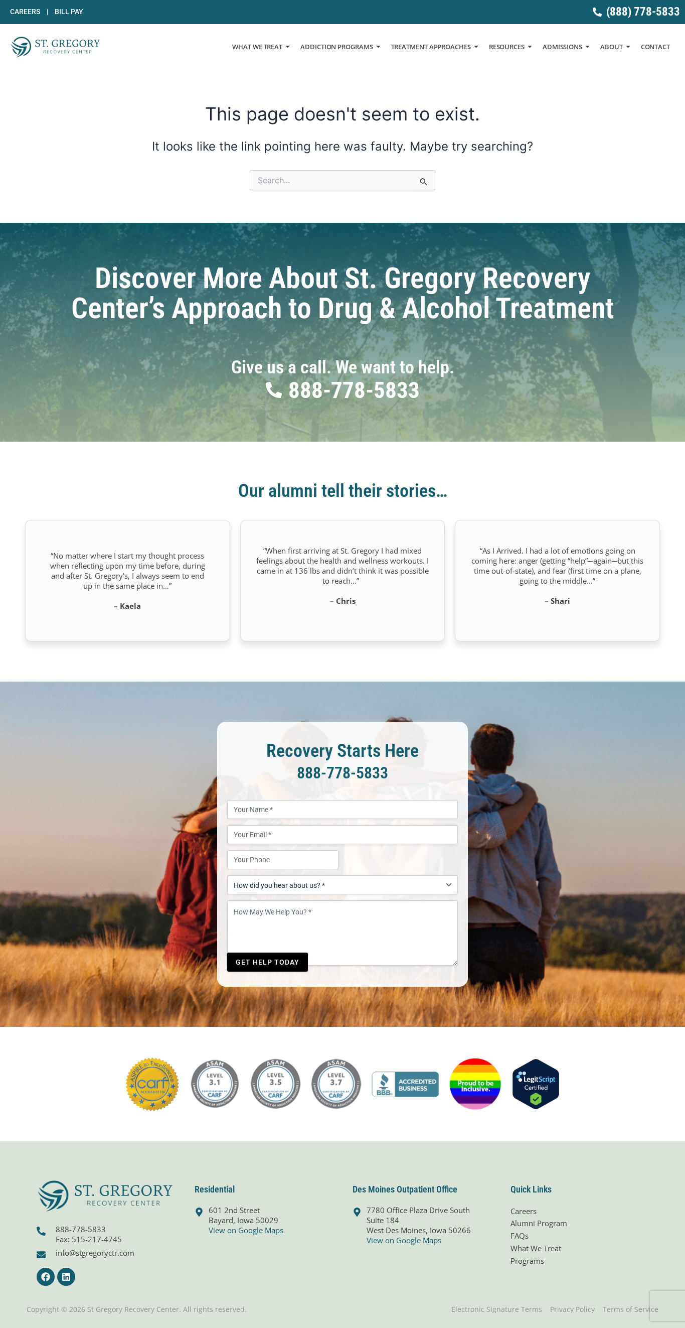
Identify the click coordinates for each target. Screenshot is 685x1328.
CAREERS (29, 12)
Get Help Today (267, 962)
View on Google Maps (246, 1230)
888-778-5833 (342, 772)
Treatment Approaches (431, 46)
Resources (507, 46)
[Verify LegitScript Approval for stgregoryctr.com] (536, 1083)
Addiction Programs (336, 46)
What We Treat (257, 46)
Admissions (562, 46)
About (611, 46)
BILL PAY (69, 12)
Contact (655, 46)
